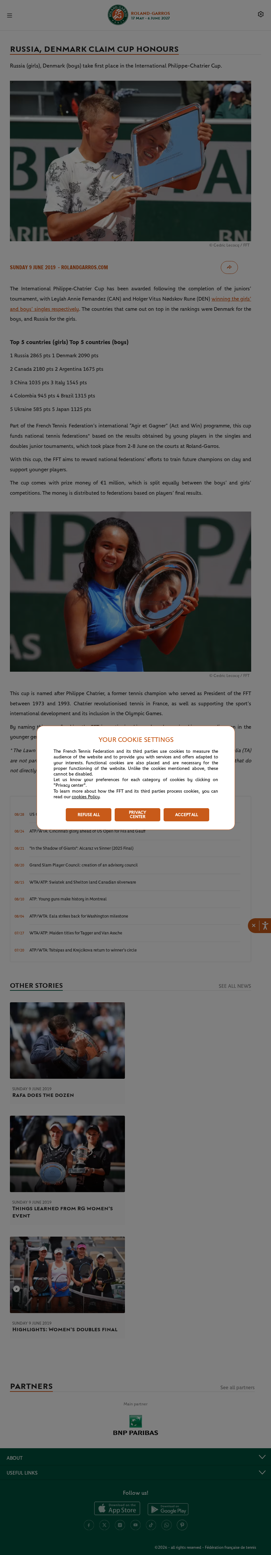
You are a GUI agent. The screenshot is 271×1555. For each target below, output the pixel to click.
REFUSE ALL (89, 815)
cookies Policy (85, 797)
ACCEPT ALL (186, 815)
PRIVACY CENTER (137, 814)
